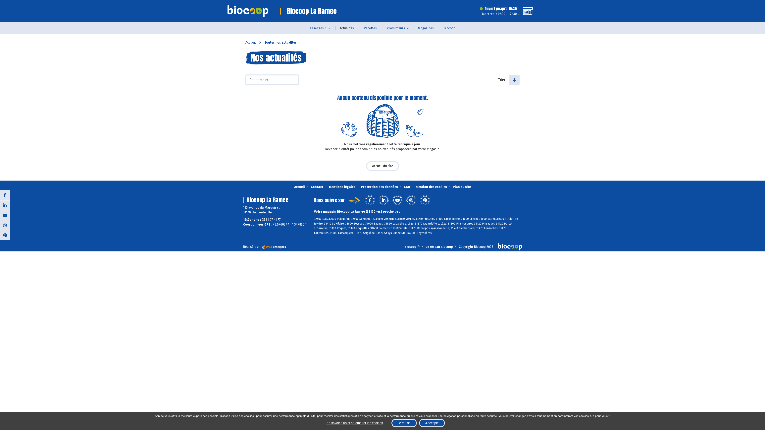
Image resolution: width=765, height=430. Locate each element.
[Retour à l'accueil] (248, 11)
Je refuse (404, 423)
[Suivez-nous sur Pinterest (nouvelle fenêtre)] (5, 235)
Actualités (346, 28)
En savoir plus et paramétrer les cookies (355, 423)
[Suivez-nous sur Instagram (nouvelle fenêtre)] (5, 225)
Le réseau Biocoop (439, 247)
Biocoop (449, 28)
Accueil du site (382, 166)
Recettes (370, 28)
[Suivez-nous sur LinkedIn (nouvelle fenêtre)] (5, 205)
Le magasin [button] (318, 28)
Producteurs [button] (396, 28)
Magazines (426, 28)
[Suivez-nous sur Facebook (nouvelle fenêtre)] (5, 195)
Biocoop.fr (412, 247)
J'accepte (432, 423)
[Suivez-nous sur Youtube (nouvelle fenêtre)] (5, 215)
